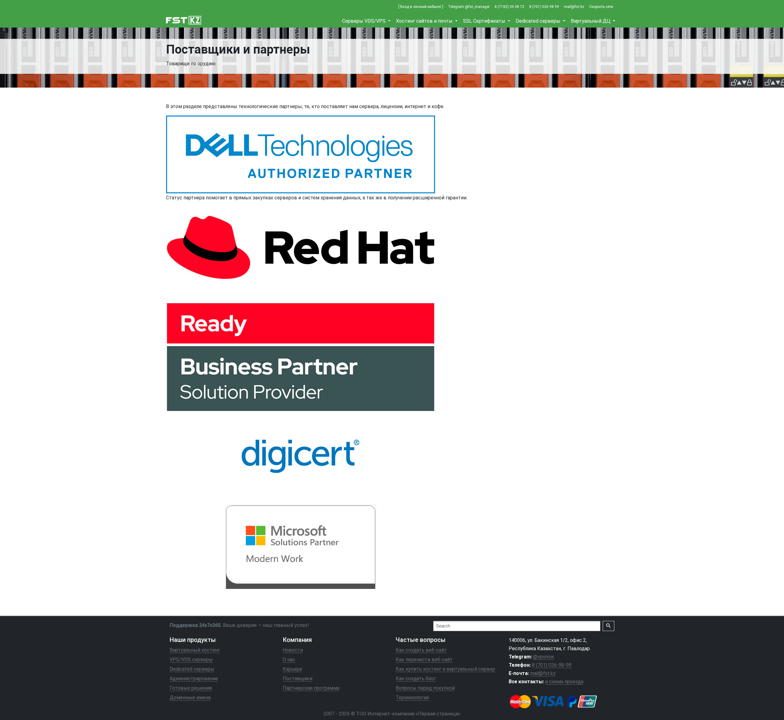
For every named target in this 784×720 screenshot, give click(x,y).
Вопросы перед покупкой (425, 688)
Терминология (412, 697)
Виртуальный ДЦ (591, 21)
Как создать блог (416, 678)
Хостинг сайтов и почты (425, 21)
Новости (293, 650)
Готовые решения (191, 688)
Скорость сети (601, 7)
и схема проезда (564, 681)
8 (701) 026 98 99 (544, 7)
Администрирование (194, 678)
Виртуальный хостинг (195, 650)
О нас (289, 659)
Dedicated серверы (539, 21)
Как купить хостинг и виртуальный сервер (445, 669)
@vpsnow (543, 656)
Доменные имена (190, 697)
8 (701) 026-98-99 (551, 665)
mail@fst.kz (574, 7)
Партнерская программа (311, 688)
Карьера (292, 669)
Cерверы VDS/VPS (364, 21)
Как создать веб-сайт (421, 650)
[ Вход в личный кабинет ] (420, 7)
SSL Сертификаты (485, 21)
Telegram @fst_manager (469, 7)
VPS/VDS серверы (191, 659)
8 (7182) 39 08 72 (509, 7)
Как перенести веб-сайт (424, 659)
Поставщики (297, 678)
